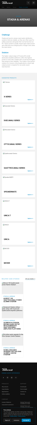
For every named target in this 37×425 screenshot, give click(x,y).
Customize (16, 420)
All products (5, 386)
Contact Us (23, 391)
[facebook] (3, 377)
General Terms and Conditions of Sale (25, 403)
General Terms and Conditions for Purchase (26, 406)
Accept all (26, 420)
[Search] (28, 2)
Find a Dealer (23, 389)
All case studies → (30, 279)
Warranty (22, 394)
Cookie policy (13, 416)
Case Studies (5, 389)
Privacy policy (21, 416)
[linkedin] (11, 377)
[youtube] (15, 377)
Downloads (23, 386)
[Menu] (33, 2)
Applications (5, 391)
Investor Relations (6, 402)
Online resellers (6, 394)
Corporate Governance (7, 404)
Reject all (7, 420)
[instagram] (7, 377)
